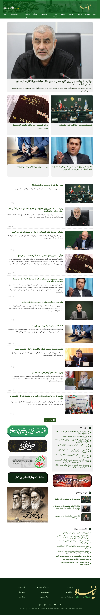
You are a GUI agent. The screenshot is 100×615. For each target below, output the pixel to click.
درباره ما (70, 587)
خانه (94, 14)
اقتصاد (71, 14)
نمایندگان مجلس (43, 587)
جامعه (63, 14)
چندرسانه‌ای (14, 14)
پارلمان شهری (27, 15)
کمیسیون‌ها (45, 592)
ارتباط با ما (69, 592)
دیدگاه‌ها (22, 597)
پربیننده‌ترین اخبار (67, 597)
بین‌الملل (44, 14)
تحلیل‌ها (22, 592)
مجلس (87, 14)
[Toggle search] (5, 15)
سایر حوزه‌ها (55, 15)
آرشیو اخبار (48, 420)
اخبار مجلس (44, 597)
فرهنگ (35, 14)
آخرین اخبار (21, 587)
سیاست (79, 14)
